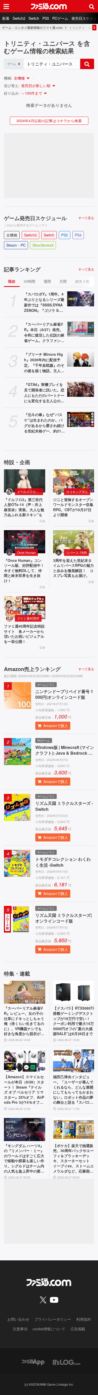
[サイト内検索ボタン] (91, 6)
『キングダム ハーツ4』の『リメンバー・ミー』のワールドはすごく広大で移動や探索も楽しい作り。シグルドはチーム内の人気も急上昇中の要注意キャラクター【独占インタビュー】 (24, 1158)
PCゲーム (60, 18)
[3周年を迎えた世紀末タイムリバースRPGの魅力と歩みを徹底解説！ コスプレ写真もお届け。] (73, 541)
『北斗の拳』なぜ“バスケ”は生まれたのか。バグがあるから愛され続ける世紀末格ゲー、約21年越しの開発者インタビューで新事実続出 (44, 423)
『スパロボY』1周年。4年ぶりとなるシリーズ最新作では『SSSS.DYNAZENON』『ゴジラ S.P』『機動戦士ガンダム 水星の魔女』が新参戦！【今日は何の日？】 (44, 302)
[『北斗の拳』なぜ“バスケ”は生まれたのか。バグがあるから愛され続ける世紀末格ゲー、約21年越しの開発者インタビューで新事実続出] (80, 419)
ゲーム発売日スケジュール (35, 218)
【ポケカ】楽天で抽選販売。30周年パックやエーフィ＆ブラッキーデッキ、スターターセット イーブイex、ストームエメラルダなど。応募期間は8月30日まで (73, 1158)
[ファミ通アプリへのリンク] (33, 1362)
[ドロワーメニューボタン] (6, 6)
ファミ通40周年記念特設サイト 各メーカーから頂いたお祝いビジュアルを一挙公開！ (24, 634)
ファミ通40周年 (28, 618)
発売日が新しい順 (35, 85)
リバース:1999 (76, 552)
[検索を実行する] (87, 64)
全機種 (19, 78)
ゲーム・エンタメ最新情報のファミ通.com (32, 27)
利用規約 (83, 1319)
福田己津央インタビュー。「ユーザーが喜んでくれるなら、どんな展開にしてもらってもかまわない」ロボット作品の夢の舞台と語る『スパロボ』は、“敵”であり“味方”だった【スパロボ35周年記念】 (73, 1089)
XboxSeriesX (43, 245)
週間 (47, 281)
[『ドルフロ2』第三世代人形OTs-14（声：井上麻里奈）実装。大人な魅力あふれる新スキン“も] (24, 480)
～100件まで (31, 93)
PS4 (78, 235)
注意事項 (20, 1328)
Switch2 (19, 18)
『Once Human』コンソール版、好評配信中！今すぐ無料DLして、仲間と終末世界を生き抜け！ (24, 570)
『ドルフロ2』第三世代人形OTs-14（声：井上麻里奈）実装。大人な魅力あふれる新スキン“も (24, 507)
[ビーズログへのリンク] (66, 1362)
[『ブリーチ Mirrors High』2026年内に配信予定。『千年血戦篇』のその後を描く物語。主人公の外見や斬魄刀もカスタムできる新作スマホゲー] (80, 359)
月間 (63, 281)
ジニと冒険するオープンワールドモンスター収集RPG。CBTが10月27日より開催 (73, 507)
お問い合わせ (18, 1319)
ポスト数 (82, 281)
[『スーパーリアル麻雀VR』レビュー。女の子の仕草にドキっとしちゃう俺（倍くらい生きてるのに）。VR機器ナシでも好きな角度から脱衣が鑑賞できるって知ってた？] (24, 992)
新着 (5, 18)
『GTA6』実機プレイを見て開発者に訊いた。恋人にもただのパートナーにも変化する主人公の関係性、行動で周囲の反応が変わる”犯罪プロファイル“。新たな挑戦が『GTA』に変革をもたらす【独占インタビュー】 (44, 393)
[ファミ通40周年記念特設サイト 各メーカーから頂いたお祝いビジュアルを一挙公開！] (24, 607)
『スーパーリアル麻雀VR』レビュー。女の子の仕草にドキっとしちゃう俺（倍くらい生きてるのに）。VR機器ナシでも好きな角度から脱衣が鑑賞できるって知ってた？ (24, 1021)
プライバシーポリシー (52, 1319)
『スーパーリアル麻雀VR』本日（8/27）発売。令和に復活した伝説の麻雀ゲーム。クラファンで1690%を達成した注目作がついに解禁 (44, 332)
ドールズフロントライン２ (30, 491)
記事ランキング (22, 269)
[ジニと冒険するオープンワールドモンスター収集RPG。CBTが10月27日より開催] (73, 480)
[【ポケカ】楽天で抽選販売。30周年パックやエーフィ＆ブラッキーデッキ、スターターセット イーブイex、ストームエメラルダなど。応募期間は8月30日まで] (73, 1129)
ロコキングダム (77, 491)
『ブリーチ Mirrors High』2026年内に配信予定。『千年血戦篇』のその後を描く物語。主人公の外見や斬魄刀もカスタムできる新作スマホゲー (44, 362)
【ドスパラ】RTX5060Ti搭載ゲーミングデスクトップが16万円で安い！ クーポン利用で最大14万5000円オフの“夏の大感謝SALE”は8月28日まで (73, 1021)
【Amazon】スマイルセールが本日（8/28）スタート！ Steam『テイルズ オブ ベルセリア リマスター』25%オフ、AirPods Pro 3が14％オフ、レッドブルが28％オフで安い (24, 1089)
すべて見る (86, 218)
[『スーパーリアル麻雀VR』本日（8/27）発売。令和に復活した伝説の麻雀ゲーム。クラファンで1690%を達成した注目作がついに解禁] (80, 329)
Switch (33, 18)
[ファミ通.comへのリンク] (49, 6)
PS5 (45, 18)
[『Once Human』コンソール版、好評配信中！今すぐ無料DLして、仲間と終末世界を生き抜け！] (24, 541)
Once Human (26, 552)
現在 (11, 281)
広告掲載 (78, 1328)
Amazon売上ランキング (32, 669)
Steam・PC (16, 245)
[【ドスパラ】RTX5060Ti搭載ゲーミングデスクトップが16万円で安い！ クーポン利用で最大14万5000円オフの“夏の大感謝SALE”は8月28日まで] (73, 992)
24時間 (29, 281)
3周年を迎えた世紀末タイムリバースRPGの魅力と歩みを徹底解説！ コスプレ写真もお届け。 (73, 568)
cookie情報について (49, 1328)
